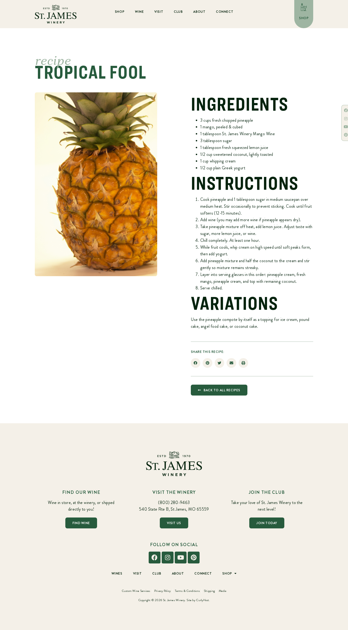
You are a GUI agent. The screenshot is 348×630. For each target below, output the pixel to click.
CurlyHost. (203, 600)
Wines (117, 573)
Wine (139, 11)
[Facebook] (155, 557)
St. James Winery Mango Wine (248, 134)
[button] (196, 363)
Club (178, 11)
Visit (158, 11)
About (199, 11)
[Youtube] (181, 557)
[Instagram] (168, 557)
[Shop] (304, 7)
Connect (224, 11)
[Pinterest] (194, 557)
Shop (119, 11)
